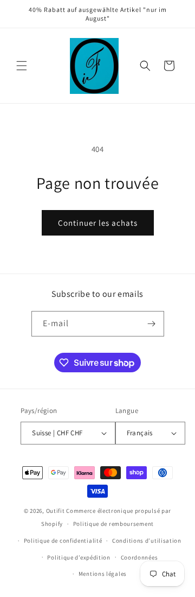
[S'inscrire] (152, 323)
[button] (22, 66)
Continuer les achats (98, 223)
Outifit (56, 511)
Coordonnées (139, 557)
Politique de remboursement (113, 524)
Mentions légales (103, 573)
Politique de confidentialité (63, 540)
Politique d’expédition (78, 557)
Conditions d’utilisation (146, 540)
